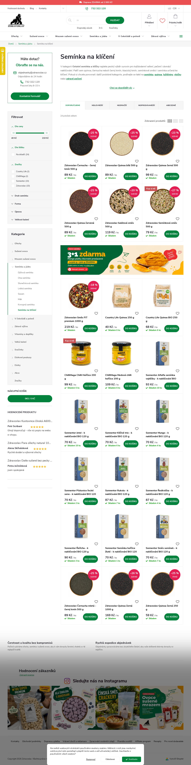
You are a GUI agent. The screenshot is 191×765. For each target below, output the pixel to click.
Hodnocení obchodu (16, 8)
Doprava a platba (52, 741)
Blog (32, 8)
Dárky (17, 365)
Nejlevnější (97, 105)
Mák (20, 299)
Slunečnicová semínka (28, 283)
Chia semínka (24, 278)
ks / (30, 398)
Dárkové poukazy (23, 357)
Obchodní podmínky (31, 741)
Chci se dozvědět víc (121, 87)
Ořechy (18, 243)
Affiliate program (143, 741)
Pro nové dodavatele (173, 741)
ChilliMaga (21, 176)
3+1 (100, 28)
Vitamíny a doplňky (24, 334)
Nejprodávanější (146, 105)
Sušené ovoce (21, 251)
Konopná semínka (26, 304)
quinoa (158, 74)
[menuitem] (17, 36)
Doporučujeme (73, 105)
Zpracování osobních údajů (102, 741)
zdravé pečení (74, 78)
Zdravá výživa (21, 326)
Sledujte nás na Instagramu (100, 681)
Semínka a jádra (23, 266)
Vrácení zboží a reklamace (75, 741)
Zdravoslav (22, 186)
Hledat (115, 20)
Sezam (21, 293)
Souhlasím (133, 759)
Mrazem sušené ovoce (25, 259)
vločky (177, 74)
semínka (148, 74)
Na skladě (22, 154)
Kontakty (43, 8)
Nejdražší (122, 105)
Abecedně (171, 105)
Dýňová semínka (25, 272)
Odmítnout (110, 759)
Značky (18, 380)
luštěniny (168, 74)
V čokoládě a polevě (24, 318)
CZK (175, 8)
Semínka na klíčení (27, 310)
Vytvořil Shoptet (176, 759)
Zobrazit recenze (27, 675)
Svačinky (113, 28)
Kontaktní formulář (30, 96)
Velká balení (20, 342)
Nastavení (90, 759)
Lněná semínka (25, 288)
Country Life (22, 171)
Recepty (157, 741)
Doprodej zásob (84, 28)
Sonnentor (22, 181)
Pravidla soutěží (124, 741)
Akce (17, 373)
